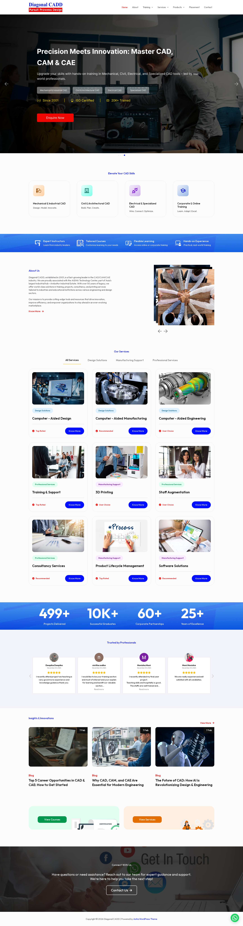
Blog (31, 775)
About (135, 7)
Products (177, 7)
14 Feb (145, 730)
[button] (6, 84)
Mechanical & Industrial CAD (49, 203)
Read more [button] (54, 689)
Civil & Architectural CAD (95, 203)
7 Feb (82, 730)
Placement (194, 7)
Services (162, 7)
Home (125, 7)
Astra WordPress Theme (145, 919)
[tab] (72, 361)
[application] (151, 7)
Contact (208, 7)
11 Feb (209, 730)
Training (146, 7)
